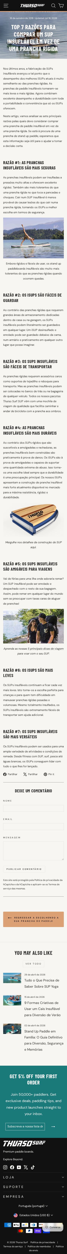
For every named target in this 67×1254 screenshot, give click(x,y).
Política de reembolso (39, 1246)
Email (8, 819)
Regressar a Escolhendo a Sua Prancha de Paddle (36, 919)
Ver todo (33, 963)
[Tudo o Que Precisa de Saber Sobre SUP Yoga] (12, 978)
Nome (7, 800)
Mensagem (12, 837)
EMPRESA (13, 1196)
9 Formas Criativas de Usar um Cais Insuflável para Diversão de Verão (42, 1009)
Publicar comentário (24, 869)
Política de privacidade (46, 880)
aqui (33, 547)
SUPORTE (13, 1187)
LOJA (9, 1177)
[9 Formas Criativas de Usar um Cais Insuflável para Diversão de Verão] (12, 1000)
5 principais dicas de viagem (46, 649)
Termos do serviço (13, 1246)
